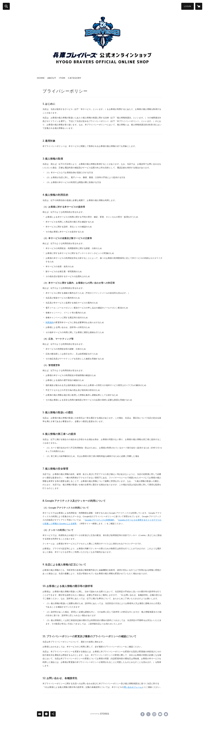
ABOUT (51, 77)
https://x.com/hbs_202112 (148, 714)
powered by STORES (99, 714)
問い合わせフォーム (133, 687)
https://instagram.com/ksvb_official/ (154, 714)
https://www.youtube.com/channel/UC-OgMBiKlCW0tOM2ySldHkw (160, 714)
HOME (41, 77)
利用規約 (50, 322)
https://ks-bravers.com (166, 714)
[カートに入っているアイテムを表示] (198, 6)
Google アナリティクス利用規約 (99, 520)
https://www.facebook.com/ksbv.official (142, 714)
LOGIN (187, 6)
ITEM (62, 77)
